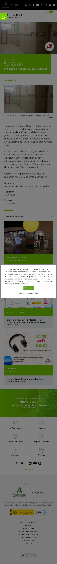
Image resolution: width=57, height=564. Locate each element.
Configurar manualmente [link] (28, 293)
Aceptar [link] (28, 288)
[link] (3, 16)
